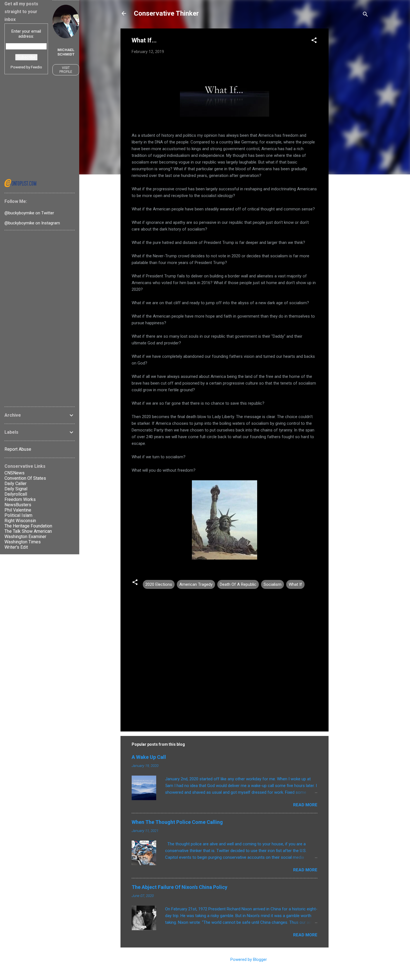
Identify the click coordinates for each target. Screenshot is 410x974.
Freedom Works (20, 499)
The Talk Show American (28, 531)
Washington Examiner (25, 536)
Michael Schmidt (65, 51)
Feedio (36, 67)
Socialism (272, 584)
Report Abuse (17, 449)
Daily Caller (15, 483)
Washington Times (22, 541)
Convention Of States (25, 478)
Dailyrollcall (15, 494)
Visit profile (65, 70)
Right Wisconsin (20, 520)
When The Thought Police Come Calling (177, 822)
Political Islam (18, 515)
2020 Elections (158, 584)
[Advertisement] (351, 112)
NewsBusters (17, 504)
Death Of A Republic (238, 584)
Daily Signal (15, 488)
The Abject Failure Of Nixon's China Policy (179, 887)
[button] (314, 41)
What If (295, 584)
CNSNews (14, 473)
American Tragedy (196, 584)
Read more (305, 804)
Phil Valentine (17, 510)
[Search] (365, 15)
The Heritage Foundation (28, 526)
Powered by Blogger (248, 959)
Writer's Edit (16, 547)
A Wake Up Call (149, 757)
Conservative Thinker (166, 13)
